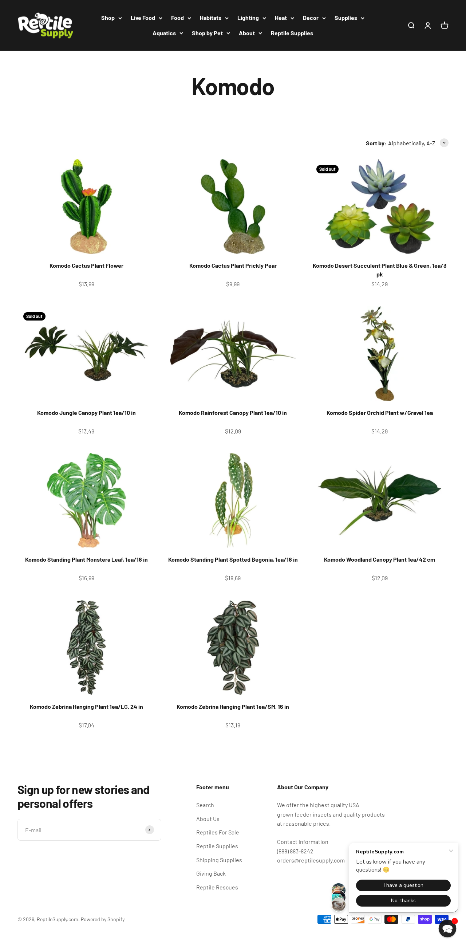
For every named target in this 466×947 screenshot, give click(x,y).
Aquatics (164, 33)
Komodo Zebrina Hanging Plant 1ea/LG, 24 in (86, 706)
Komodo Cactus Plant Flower (86, 265)
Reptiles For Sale (217, 832)
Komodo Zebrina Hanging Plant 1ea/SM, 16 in (233, 706)
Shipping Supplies (219, 859)
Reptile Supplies (292, 33)
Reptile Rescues (217, 887)
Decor (311, 17)
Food (177, 17)
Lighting (248, 17)
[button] (448, 929)
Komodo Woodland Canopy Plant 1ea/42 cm (379, 559)
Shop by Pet (207, 33)
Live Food (143, 17)
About (247, 33)
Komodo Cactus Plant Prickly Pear (233, 265)
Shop (108, 17)
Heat (281, 17)
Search (205, 804)
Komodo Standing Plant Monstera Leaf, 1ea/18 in (86, 559)
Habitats (210, 17)
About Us (208, 818)
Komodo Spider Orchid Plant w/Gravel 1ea (380, 412)
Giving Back (211, 873)
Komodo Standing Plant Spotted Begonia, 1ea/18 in (233, 559)
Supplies (346, 17)
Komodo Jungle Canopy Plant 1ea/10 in (86, 412)
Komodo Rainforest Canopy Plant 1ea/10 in (233, 412)
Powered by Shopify (103, 919)
